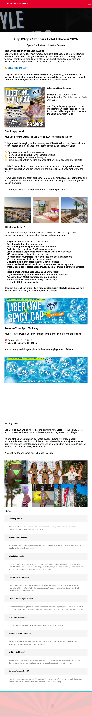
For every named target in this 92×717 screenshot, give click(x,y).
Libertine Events (17, 3)
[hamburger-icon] (89, 4)
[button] (52, 706)
